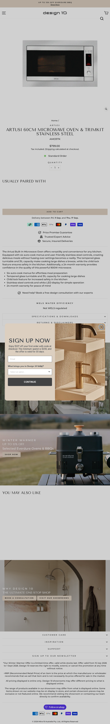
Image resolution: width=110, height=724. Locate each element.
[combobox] (29, 372)
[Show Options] (49, 372)
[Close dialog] (101, 327)
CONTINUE (30, 382)
